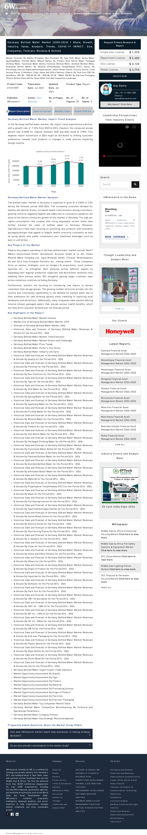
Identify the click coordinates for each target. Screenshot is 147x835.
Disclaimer (57, 794)
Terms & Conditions (61, 784)
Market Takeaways (122, 14)
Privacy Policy (59, 780)
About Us (15, 14)
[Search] (135, 184)
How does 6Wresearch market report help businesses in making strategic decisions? (50, 734)
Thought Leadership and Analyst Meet (59, 804)
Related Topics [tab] (63, 111)
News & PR (65, 14)
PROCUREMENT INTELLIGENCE (90, 791)
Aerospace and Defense (121, 770)
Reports (26, 14)
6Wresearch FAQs (60, 791)
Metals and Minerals (120, 811)
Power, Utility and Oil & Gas (123, 780)
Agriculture (115, 822)
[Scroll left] (7, 111)
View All (120, 309)
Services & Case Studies (45, 14)
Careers (56, 777)
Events (107, 14)
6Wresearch (18, 833)
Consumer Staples (119, 801)
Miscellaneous (117, 818)
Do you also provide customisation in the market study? (39, 746)
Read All (106, 588)
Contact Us (11, 22)
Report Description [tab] (19, 111)
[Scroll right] (93, 111)
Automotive (115, 797)
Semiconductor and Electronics (125, 777)
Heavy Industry (117, 784)
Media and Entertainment (122, 815)
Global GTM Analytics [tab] (86, 111)
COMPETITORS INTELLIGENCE (90, 780)
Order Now (120, 76)
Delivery (56, 787)
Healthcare (115, 794)
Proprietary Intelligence (87, 14)
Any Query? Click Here (120, 104)
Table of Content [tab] (42, 111)
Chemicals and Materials (122, 773)
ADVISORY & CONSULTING (88, 770)
